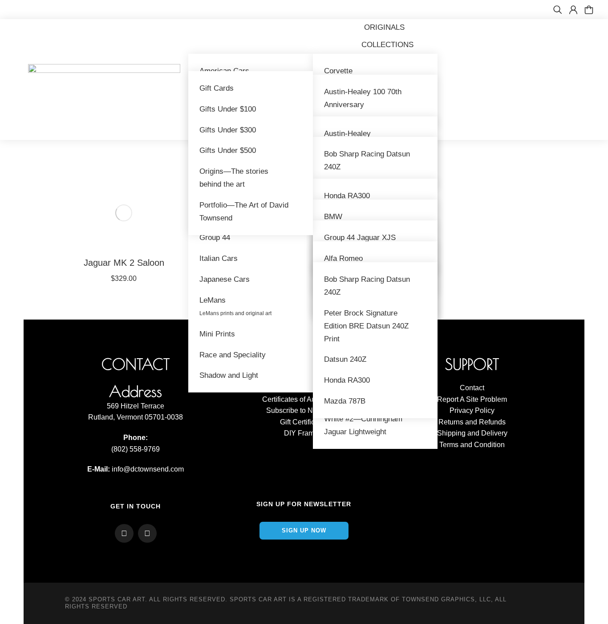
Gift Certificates (304, 422)
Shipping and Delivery (472, 433)
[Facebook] (124, 533)
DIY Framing (304, 433)
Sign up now (304, 530)
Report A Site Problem (472, 399)
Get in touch (135, 506)
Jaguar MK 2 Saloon (124, 263)
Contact (472, 388)
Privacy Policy (472, 410)
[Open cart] (588, 9)
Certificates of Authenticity (303, 399)
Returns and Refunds (472, 422)
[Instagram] (147, 533)
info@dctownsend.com (148, 469)
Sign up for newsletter (303, 504)
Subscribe (282, 410)
